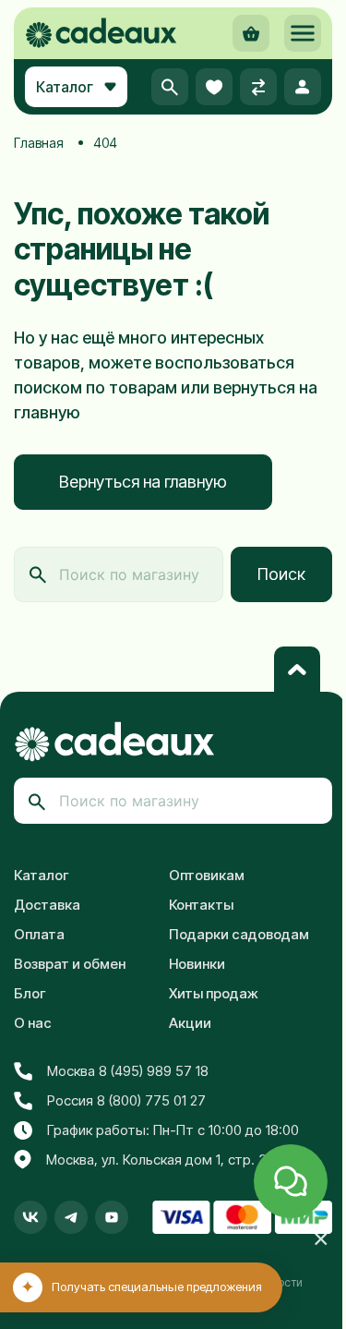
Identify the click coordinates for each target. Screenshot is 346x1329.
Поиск (281, 574)
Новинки (197, 964)
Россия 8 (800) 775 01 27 (126, 1100)
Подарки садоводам (239, 934)
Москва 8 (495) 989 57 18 (128, 1071)
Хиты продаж (213, 993)
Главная (39, 143)
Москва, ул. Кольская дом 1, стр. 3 (156, 1159)
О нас (33, 1023)
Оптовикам (207, 875)
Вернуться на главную (143, 481)
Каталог (41, 875)
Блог (30, 993)
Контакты (201, 904)
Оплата (39, 934)
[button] (302, 33)
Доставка (47, 904)
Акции (190, 1023)
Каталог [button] (64, 87)
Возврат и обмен (69, 964)
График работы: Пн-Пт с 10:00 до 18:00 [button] (173, 1130)
